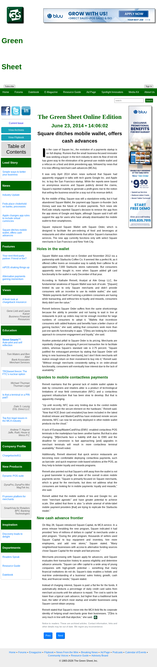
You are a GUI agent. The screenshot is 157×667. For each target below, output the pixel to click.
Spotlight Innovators (112, 92)
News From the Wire (67, 652)
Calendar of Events (135, 652)
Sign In (149, 86)
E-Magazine (51, 92)
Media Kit (134, 92)
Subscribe (9, 86)
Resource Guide (72, 92)
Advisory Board (99, 655)
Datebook (33, 92)
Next (60, 635)
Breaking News (89, 652)
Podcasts (118, 652)
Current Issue (16, 123)
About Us (149, 92)
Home (5, 92)
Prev (48, 635)
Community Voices (58, 655)
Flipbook (49, 652)
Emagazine (35, 652)
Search (149, 100)
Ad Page (91, 92)
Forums (19, 92)
